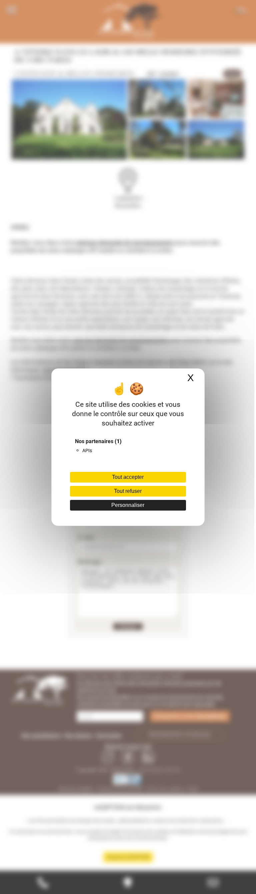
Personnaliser (127, 505)
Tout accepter (128, 477)
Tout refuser (128, 491)
